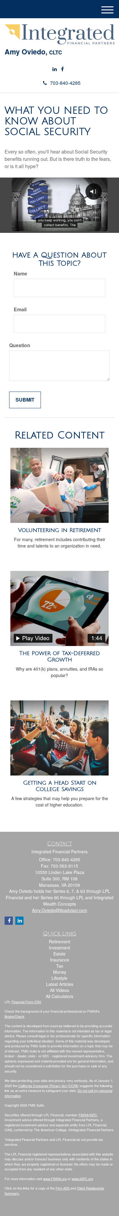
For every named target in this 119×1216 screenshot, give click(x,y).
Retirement (59, 941)
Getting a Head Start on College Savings (59, 786)
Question (19, 345)
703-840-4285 (65, 82)
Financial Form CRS (26, 1001)
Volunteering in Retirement (59, 530)
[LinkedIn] (54, 69)
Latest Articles (59, 984)
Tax (59, 966)
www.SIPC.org (82, 1178)
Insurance (59, 960)
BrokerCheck (14, 1016)
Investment (59, 948)
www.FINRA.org (55, 1178)
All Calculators (59, 996)
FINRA (83, 1114)
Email (20, 309)
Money (59, 972)
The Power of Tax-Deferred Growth (59, 656)
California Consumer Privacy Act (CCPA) (48, 1085)
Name (20, 273)
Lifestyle (59, 978)
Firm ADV (63, 1188)
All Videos (59, 990)
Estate (59, 954)
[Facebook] (62, 69)
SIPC (93, 1114)
